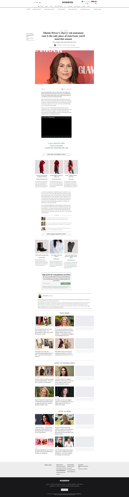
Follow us (64, 89)
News (74, 45)
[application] (56, 127)
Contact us (64, 484)
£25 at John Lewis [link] (71, 260)
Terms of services (54, 286)
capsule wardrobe (54, 103)
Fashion (41, 6)
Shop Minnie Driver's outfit (30, 39)
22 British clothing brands (60, 472)
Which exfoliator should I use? (85, 9)
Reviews (83, 6)
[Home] (38, 6)
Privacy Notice (44, 287)
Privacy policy (80, 484)
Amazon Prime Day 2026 (37, 9)
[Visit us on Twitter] (93, 1)
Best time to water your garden (49, 9)
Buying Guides (77, 6)
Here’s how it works (77, 47)
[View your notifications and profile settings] (40, 3)
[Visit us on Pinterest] (96, 1)
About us (48, 484)
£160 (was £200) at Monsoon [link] (42, 179)
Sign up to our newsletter (82, 468)
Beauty (46, 6)
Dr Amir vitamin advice (61, 9)
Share (44, 89)
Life (65, 6)
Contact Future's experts (56, 484)
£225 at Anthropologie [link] (56, 179)
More (88, 6)
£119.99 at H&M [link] (42, 257)
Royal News (70, 6)
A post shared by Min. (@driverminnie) (56, 144)
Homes (51, 6)
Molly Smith (60, 45)
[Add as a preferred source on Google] (64, 490)
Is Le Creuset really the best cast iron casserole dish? (61, 470)
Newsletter (69, 89)
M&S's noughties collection (73, 9)
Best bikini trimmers (70, 466)
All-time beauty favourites (60, 466)
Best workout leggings (71, 469)
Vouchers (58, 474)
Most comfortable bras (71, 471)
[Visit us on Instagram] (94, 1)
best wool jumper (53, 184)
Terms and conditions (71, 484)
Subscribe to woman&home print (83, 466)
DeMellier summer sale (97, 9)
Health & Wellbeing (58, 6)
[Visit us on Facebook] (91, 1)
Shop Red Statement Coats (30, 36)
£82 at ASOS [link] (71, 179)
